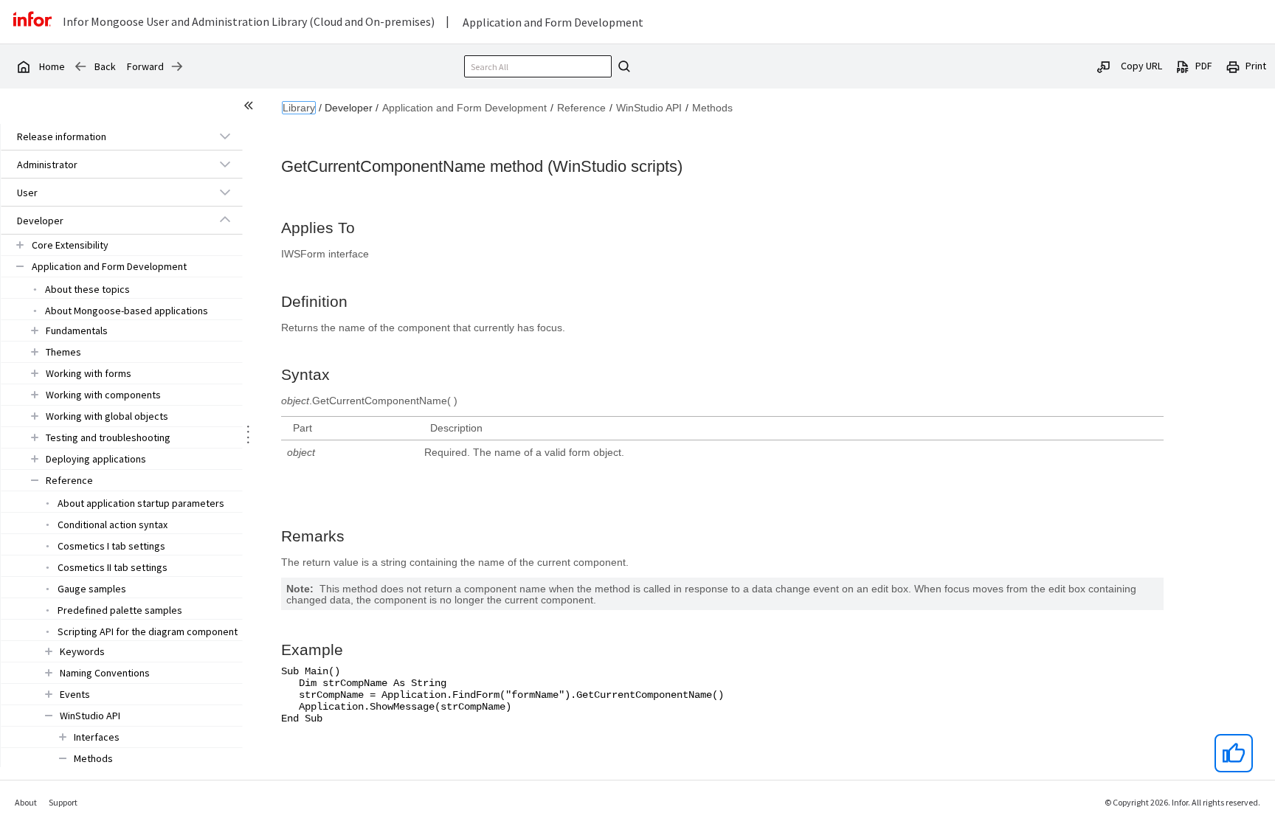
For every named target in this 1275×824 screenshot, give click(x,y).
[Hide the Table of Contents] (251, 108)
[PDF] (1183, 66)
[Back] (80, 66)
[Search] (622, 66)
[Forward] (177, 66)
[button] (104, 136)
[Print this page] (1233, 66)
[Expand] (225, 135)
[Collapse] (225, 219)
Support (63, 802)
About (26, 802)
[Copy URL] (1104, 66)
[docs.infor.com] (22, 66)
